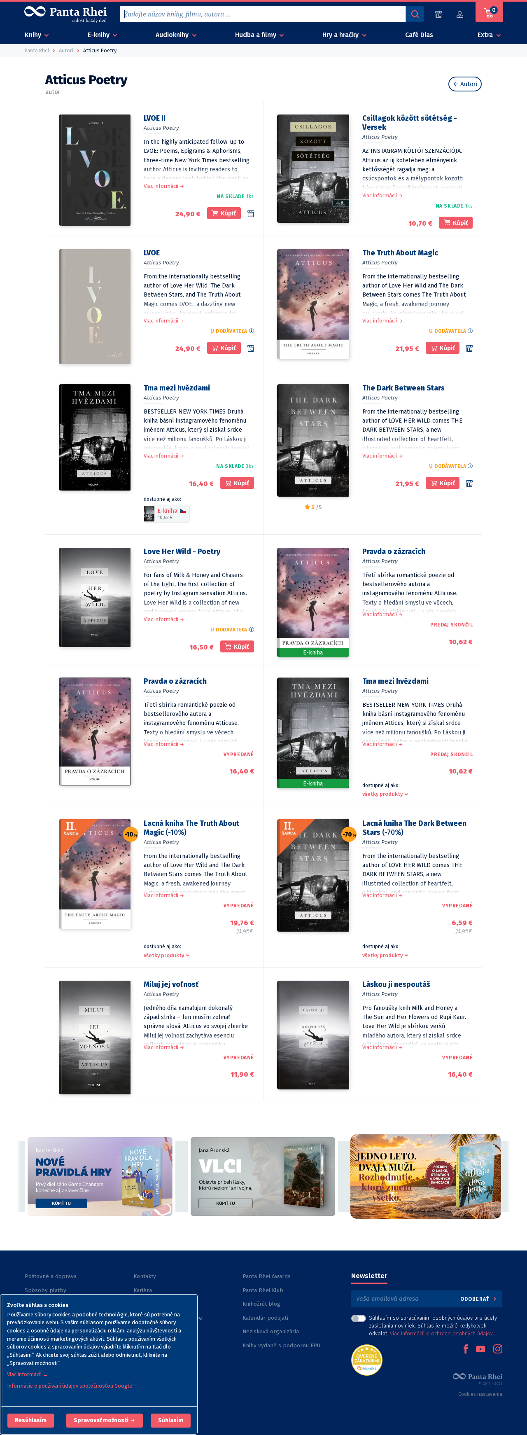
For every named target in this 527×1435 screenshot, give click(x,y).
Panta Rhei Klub (263, 1290)
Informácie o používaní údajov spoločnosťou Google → (73, 1386)
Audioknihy (173, 35)
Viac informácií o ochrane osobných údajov (441, 1333)
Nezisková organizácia (271, 1331)
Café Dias (419, 35)
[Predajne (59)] (438, 14)
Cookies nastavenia (480, 1394)
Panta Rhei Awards (267, 1276)
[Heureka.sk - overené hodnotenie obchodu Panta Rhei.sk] (366, 1359)
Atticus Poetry (161, 127)
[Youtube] (480, 1349)
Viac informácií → (27, 1374)
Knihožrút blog (261, 1303)
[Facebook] (466, 1349)
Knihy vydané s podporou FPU (281, 1345)
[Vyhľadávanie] (414, 14)
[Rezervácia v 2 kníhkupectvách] (469, 483)
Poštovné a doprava (51, 1276)
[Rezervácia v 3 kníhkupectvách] (250, 348)
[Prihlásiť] (460, 14)
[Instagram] (497, 1349)
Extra (486, 35)
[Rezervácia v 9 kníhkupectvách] (250, 213)
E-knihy (99, 35)
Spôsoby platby (45, 1290)
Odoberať (475, 1299)
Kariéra (142, 1290)
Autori (468, 84)
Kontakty (144, 1276)
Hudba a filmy (256, 35)
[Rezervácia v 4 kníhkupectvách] (469, 348)
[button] (30, 1421)
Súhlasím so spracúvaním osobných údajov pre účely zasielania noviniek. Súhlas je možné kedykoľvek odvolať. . (433, 1326)
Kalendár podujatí (265, 1317)
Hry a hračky (341, 35)
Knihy (34, 35)
